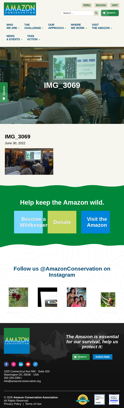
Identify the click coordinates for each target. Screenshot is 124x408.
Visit (115, 5)
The (32, 26)
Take (32, 38)
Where (78, 26)
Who (11, 26)
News (13, 38)
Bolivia (101, 5)
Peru (86, 5)
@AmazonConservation (71, 269)
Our (56, 26)
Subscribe (102, 357)
